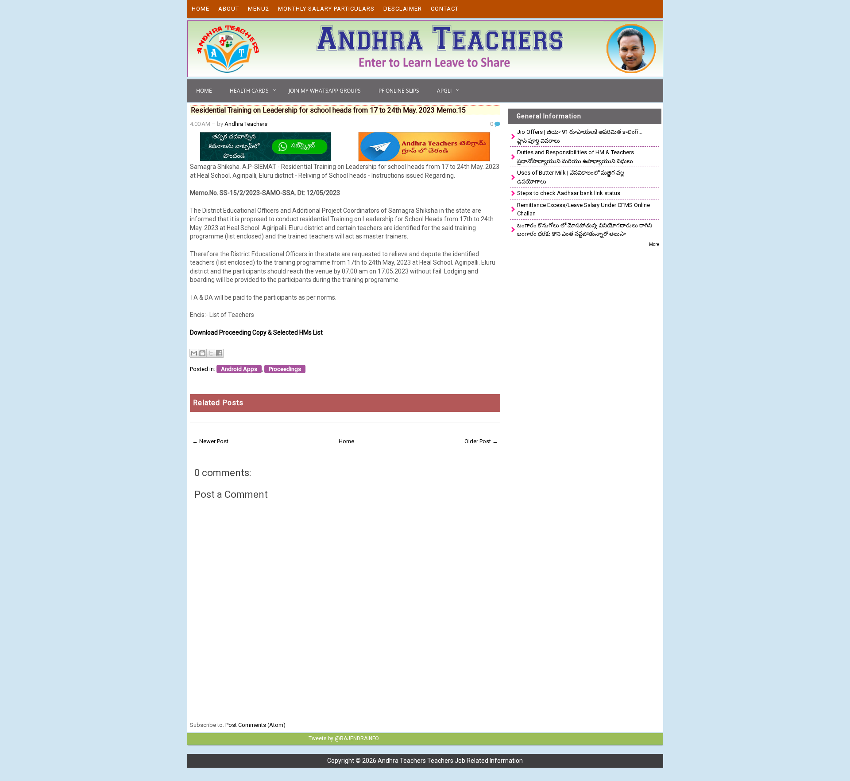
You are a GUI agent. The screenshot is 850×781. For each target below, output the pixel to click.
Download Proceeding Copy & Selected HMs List (256, 332)
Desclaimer (402, 8)
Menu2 (258, 8)
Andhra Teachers (245, 124)
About (228, 8)
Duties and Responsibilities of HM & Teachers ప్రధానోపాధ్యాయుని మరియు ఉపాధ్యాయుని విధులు (575, 156)
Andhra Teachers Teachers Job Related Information (450, 760)
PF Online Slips (399, 90)
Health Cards (249, 90)
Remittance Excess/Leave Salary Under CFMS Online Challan (583, 209)
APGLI (444, 90)
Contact (445, 8)
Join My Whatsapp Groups (325, 90)
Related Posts (218, 402)
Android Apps (239, 369)
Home (200, 8)
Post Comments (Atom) (255, 725)
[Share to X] (210, 353)
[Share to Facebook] (219, 353)
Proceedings (285, 369)
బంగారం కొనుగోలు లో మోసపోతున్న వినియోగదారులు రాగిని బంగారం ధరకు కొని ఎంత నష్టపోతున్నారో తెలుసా (584, 230)
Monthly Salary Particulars (326, 8)
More (654, 244)
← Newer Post (210, 441)
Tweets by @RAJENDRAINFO (344, 738)
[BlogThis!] (202, 353)
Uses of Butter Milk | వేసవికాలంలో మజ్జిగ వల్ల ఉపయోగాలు (570, 177)
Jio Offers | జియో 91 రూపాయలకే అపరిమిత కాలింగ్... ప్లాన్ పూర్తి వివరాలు (579, 136)
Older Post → (481, 441)
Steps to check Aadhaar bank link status (568, 193)
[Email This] (193, 353)
